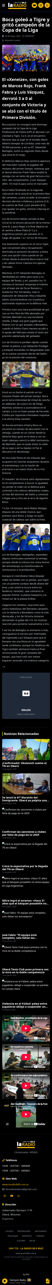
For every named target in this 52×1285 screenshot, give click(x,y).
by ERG (26, 1274)
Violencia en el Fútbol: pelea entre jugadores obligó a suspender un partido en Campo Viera (24, 1006)
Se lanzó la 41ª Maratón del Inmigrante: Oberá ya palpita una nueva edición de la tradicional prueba (24, 802)
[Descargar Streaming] (48, 1281)
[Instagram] (34, 5)
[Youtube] (11, 1195)
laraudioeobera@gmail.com (21, 1189)
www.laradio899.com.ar (15, 1184)
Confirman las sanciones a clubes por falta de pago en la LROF (24, 833)
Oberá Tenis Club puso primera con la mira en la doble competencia (25, 971)
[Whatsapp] (18, 1195)
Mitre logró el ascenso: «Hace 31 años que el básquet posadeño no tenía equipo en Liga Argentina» (24, 903)
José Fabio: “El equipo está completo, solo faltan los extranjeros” (19, 938)
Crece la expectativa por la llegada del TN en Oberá (25, 867)
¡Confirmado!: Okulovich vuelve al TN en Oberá (24, 764)
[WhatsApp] (47, 5)
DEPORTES (29, 36)
